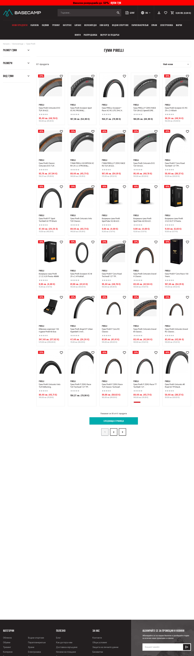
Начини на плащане (66, 652)
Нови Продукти (20, 25)
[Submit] (186, 647)
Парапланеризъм (140, 25)
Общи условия (99, 642)
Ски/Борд (104, 25)
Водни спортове (120, 25)
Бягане (78, 25)
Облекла (34, 25)
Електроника (166, 25)
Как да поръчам (64, 642)
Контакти (97, 638)
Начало (6, 44)
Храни (154, 25)
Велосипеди (90, 25)
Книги (78, 34)
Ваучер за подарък (109, 34)
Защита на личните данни (105, 647)
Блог (58, 638)
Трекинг (56, 25)
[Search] (118, 12)
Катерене (67, 25)
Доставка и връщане (66, 647)
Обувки (45, 25)
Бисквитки (97, 652)
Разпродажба (90, 34)
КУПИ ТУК (115, 3)
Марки (179, 25)
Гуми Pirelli (30, 44)
